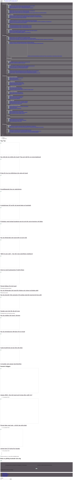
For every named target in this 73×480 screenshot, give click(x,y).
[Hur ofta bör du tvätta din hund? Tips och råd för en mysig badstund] (9, 154)
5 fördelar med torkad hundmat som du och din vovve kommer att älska (21, 221)
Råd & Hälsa (4, 473)
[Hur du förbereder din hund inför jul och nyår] (9, 235)
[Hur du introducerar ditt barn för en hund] (9, 329)
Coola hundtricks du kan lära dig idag (11, 347)
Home (3, 137)
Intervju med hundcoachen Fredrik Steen (12, 270)
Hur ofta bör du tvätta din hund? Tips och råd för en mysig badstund (20, 157)
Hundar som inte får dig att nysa (10, 311)
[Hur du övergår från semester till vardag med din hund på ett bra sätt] (4, 292)
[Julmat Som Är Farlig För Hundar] (11, 446)
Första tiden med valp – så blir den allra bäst (13, 425)
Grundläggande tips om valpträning (10, 189)
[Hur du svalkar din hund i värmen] (7, 313)
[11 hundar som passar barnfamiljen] (9, 361)
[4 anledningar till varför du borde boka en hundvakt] (9, 203)
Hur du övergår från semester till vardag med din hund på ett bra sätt (21, 295)
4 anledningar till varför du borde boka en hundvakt (15, 205)
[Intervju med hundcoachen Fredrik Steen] (9, 267)
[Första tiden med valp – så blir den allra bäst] (19, 423)
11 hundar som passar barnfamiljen (10, 364)
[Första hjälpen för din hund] (9, 283)
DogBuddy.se (2, 465)
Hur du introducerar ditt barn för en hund (12, 331)
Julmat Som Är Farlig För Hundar (10, 448)
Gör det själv (4, 476)
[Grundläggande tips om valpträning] (9, 186)
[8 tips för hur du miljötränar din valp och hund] (9, 170)
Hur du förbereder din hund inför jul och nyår (13, 237)
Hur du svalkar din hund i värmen (10, 315)
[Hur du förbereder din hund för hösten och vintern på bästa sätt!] (5, 288)
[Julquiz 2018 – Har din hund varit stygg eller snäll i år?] (19, 392)
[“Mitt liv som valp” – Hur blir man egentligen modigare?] (9, 251)
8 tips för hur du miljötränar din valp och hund (14, 173)
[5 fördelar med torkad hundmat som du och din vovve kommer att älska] (9, 219)
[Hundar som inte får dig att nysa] (9, 308)
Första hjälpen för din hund (8, 286)
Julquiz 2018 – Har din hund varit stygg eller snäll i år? (16, 395)
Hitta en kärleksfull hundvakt (32, 465)
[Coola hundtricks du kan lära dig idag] (9, 345)
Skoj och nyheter (5, 474)
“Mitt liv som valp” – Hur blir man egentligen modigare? (16, 254)
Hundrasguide (5, 475)
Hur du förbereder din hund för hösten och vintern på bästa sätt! (19, 290)
